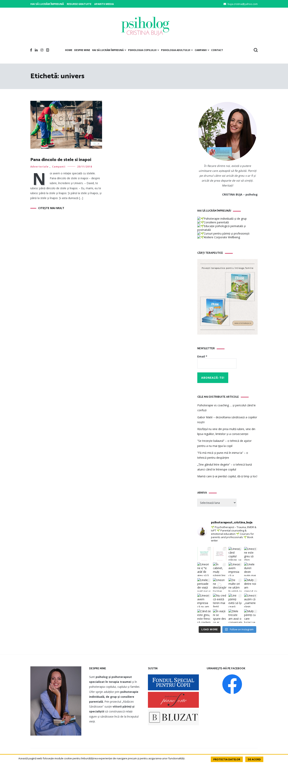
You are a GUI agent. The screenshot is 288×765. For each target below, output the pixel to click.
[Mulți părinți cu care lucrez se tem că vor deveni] (251, 616)
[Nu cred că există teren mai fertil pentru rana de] (220, 600)
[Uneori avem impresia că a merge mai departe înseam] (235, 569)
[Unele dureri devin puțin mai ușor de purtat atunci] (251, 569)
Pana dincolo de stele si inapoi (60, 159)
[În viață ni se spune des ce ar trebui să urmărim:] (220, 616)
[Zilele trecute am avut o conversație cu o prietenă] (235, 616)
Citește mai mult (51, 208)
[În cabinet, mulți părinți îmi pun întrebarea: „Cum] (220, 569)
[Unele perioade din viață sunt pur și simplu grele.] (204, 585)
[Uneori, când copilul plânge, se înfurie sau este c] (235, 554)
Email (202, 356)
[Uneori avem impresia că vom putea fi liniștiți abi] (204, 554)
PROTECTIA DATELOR (226, 759)
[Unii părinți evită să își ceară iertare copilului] (235, 600)
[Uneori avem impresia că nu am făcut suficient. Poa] (204, 600)
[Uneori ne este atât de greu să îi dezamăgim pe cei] (204, 569)
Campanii (201, 50)
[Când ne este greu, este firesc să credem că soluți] (204, 616)
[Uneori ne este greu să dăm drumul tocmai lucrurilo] (251, 554)
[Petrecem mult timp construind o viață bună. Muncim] (220, 554)
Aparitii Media (104, 4)
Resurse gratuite (79, 4)
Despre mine (82, 50)
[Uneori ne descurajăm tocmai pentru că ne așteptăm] (220, 585)
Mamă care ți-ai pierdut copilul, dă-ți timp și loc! (227, 476)
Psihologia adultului (175, 50)
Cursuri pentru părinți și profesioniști (226, 233)
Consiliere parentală (216, 222)
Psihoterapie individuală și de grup (225, 218)
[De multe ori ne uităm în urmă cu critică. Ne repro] (235, 585)
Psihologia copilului (142, 50)
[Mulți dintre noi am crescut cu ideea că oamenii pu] (251, 585)
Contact (217, 50)
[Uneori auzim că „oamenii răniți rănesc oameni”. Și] (251, 600)
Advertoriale (39, 166)
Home (68, 50)
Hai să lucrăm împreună (47, 4)
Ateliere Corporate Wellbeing (222, 237)
